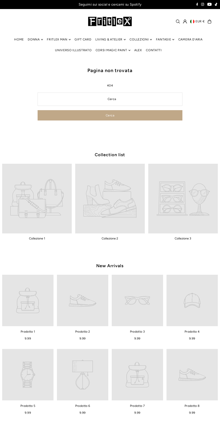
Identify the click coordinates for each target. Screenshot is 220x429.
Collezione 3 (183, 238)
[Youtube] (209, 5)
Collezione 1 (37, 238)
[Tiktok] (216, 5)
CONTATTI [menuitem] (154, 50)
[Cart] (209, 21)
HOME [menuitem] (19, 39)
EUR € (200, 21)
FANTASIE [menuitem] (163, 39)
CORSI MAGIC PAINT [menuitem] (111, 50)
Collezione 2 (110, 238)
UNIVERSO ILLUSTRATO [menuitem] (73, 50)
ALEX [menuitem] (138, 50)
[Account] (185, 21)
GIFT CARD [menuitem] (83, 39)
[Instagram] (202, 5)
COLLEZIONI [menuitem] (139, 39)
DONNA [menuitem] (34, 39)
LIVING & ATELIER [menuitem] (108, 39)
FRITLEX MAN (57, 39)
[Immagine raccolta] (37, 198)
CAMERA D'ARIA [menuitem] (190, 39)
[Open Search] (178, 21)
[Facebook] (197, 5)
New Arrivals (110, 265)
